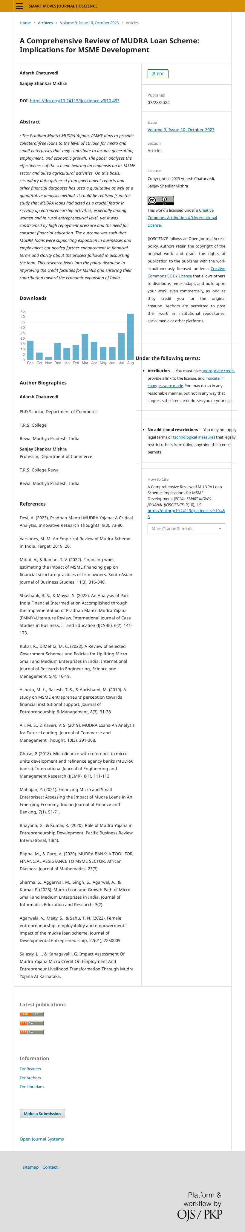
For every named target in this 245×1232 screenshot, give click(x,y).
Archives (45, 22)
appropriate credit (218, 370)
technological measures (194, 437)
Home (25, 22)
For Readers (30, 1068)
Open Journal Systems (42, 1139)
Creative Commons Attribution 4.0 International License (182, 217)
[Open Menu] (20, 6)
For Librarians (32, 1086)
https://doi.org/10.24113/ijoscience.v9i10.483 (75, 100)
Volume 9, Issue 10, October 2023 (89, 22)
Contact (51, 1167)
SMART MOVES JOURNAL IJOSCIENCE (63, 6)
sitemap (31, 1167)
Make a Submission (42, 1113)
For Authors (30, 1077)
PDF (160, 74)
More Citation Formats (172, 528)
